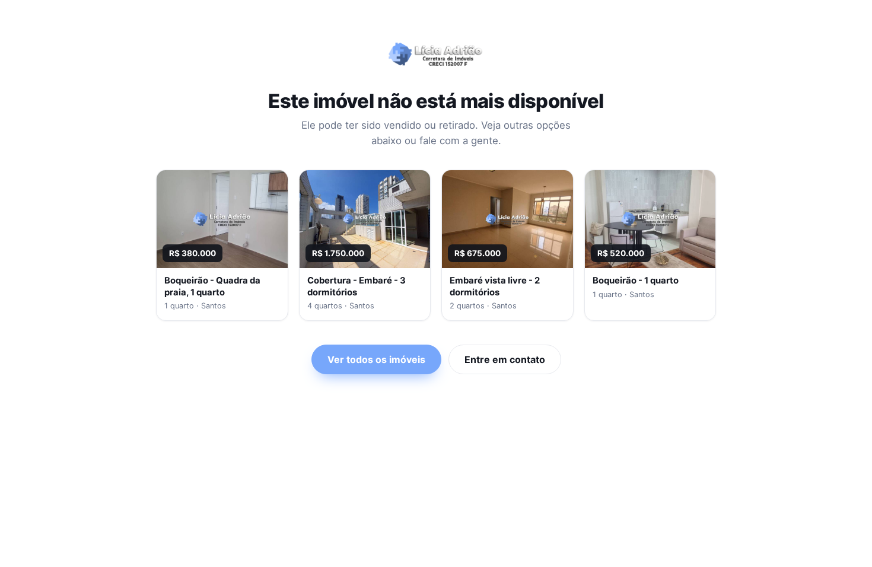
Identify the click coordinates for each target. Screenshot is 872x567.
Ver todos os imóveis (376, 359)
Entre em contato (504, 359)
